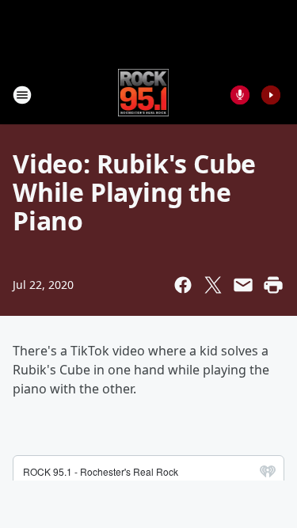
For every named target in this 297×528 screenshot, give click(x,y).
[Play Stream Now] (270, 94)
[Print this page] (273, 285)
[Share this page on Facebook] (183, 285)
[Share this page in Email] (243, 285)
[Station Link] (143, 94)
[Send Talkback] (239, 94)
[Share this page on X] (213, 285)
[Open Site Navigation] (22, 94)
